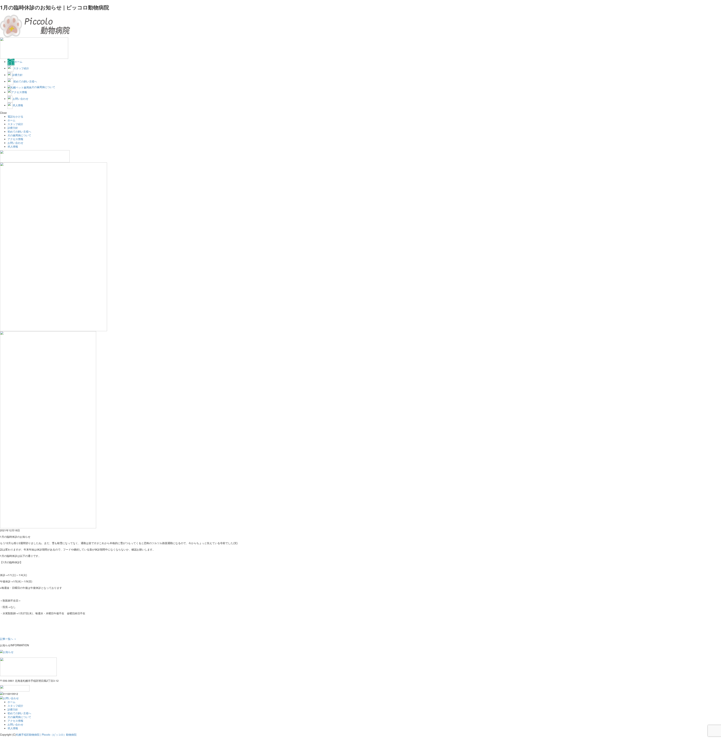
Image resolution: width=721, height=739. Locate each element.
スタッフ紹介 (15, 124)
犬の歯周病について (19, 135)
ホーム (11, 120)
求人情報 (13, 146)
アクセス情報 (15, 139)
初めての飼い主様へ (19, 131)
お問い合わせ (15, 143)
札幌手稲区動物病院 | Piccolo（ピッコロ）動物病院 (46, 734)
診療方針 (13, 128)
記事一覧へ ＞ (8, 639)
